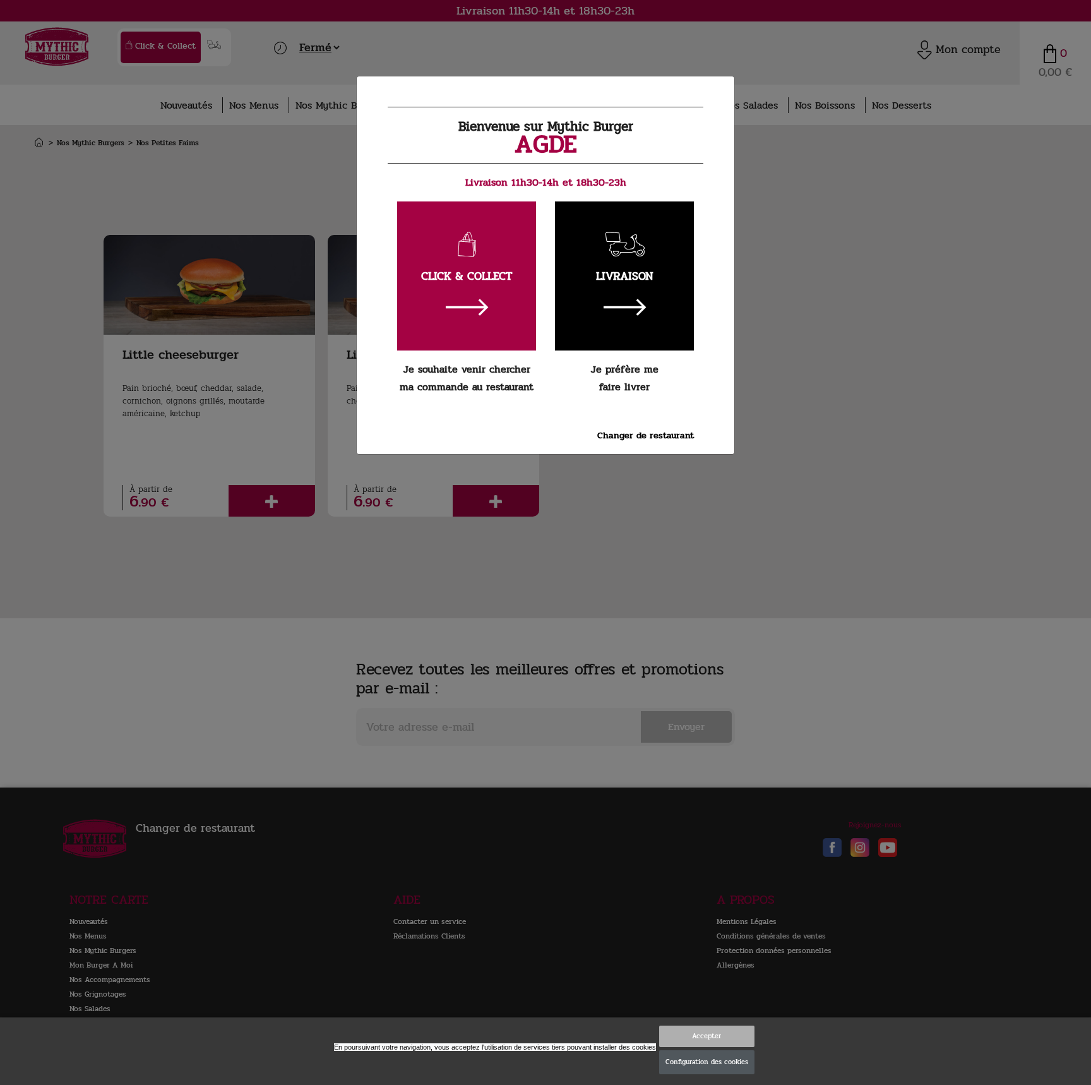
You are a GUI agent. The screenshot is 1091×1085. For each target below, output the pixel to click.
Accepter (706, 1036)
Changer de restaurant (645, 435)
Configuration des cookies (706, 1062)
